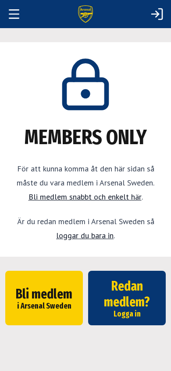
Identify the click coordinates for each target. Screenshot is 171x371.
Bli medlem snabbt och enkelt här (85, 197)
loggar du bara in (85, 235)
